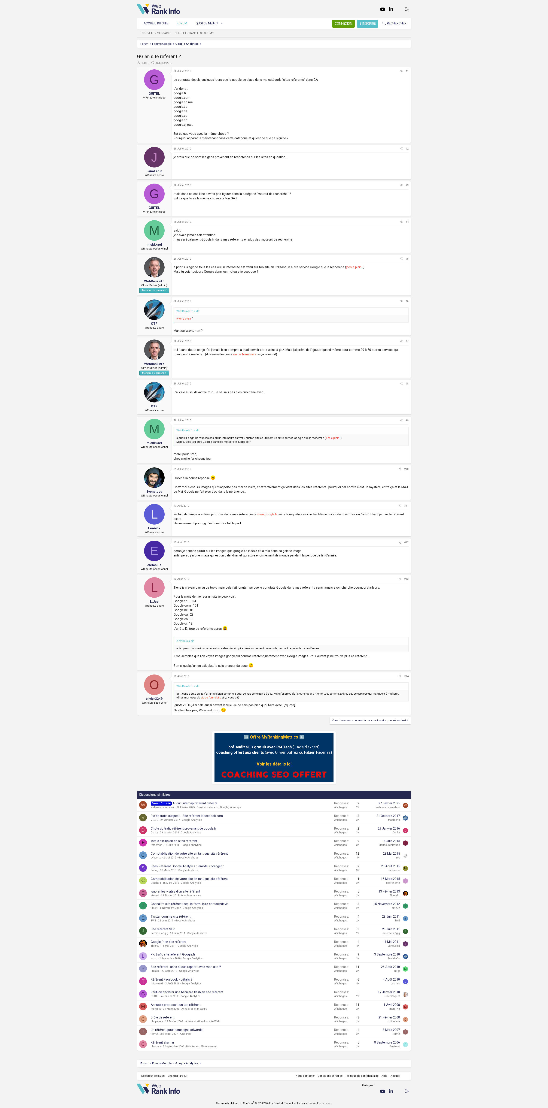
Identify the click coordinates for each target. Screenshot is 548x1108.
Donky (154, 832)
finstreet (395, 1046)
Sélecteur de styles (153, 1075)
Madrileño (394, 819)
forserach (156, 844)
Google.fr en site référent (168, 942)
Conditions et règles (330, 1075)
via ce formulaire (244, 354)
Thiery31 (395, 895)
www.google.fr (267, 514)
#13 (406, 578)
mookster (394, 870)
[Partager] (401, 71)
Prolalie (155, 970)
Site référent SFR (163, 929)
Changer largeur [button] (177, 1075)
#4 (407, 221)
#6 (407, 301)
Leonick (395, 983)
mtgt (397, 970)
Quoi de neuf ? (207, 23)
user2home (393, 882)
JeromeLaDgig (159, 933)
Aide (384, 1075)
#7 (407, 341)
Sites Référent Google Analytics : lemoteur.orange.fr (187, 866)
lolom (154, 958)
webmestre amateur (163, 807)
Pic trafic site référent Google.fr (173, 954)
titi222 (154, 907)
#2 (407, 148)
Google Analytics (192, 819)
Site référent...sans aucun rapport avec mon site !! (186, 967)
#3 (407, 185)
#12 (406, 542)
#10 (406, 469)
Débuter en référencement (201, 1046)
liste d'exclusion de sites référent (174, 841)
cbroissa (156, 1046)
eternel (155, 895)
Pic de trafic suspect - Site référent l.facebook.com (187, 816)
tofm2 (154, 1033)
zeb (398, 857)
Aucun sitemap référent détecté (195, 803)
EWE (153, 920)
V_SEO (154, 819)
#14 (406, 676)
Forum (182, 23)
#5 (407, 258)
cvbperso (156, 857)
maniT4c (156, 1008)
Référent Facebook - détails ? (171, 979)
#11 (406, 505)
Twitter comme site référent (171, 916)
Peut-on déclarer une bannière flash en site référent (187, 992)
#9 (407, 420)
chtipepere (157, 1021)
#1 (407, 71)
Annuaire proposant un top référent (176, 1005)
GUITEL (144, 62)
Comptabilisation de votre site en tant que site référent (189, 853)
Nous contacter (305, 1075)
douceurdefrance (389, 844)
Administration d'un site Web (202, 1021)
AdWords (185, 1033)
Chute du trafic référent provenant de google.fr (183, 828)
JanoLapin (394, 945)
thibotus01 (157, 983)
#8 (407, 383)
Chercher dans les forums (194, 33)
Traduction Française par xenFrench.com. (308, 1103)
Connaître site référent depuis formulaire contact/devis (189, 904)
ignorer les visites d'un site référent (175, 891)
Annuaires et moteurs (194, 1008)
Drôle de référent (162, 1017)
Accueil (395, 1075)
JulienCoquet (392, 996)
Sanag (154, 870)
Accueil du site (156, 23)
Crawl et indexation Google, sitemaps (219, 807)
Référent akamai (162, 1042)
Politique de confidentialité (362, 1075)
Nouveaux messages (156, 33)
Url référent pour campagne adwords (177, 1030)
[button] (222, 23)
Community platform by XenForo (249, 1103)
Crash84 (156, 882)
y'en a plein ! (354, 267)
